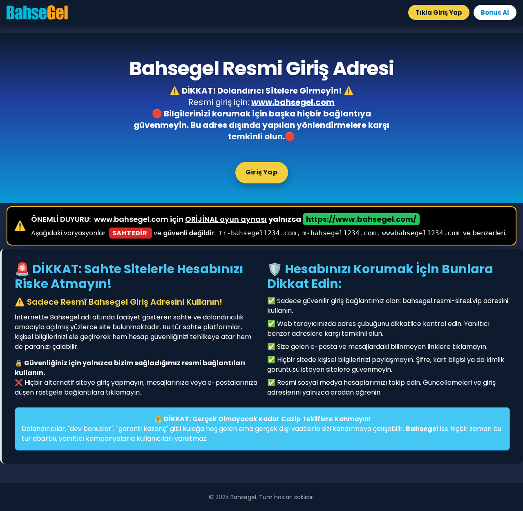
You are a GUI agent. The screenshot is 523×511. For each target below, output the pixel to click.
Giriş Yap (261, 172)
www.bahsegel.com (293, 102)
